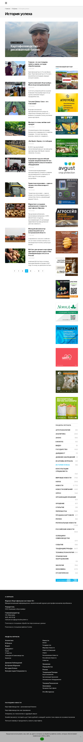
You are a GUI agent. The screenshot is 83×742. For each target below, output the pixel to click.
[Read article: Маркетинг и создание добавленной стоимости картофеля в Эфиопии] (15, 210)
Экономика (60, 569)
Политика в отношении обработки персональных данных (25, 623)
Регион (59, 519)
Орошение (60, 503)
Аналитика (60, 434)
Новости (59, 485)
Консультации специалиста (62, 470)
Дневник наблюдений (65, 457)
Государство (61, 449)
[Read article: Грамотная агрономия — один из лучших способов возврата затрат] (15, 189)
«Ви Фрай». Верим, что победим (40, 141)
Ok (42, 739)
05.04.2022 (31, 210)
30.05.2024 (31, 127)
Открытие (60, 507)
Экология (60, 565)
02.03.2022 (31, 258)
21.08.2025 (31, 68)
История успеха (24, 8)
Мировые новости (63, 478)
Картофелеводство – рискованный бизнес (25, 47)
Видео (58, 445)
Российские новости (65, 529)
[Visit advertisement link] (67, 102)
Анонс (58, 438)
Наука (58, 481)
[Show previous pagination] (14, 271)
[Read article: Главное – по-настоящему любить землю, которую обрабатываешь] (15, 68)
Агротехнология (63, 430)
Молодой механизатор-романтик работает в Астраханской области (37, 231)
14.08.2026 (14, 54)
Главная (7, 8)
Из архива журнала (64, 461)
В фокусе (59, 442)
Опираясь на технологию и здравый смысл (21, 714)
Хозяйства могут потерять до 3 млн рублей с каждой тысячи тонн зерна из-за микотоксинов (40, 717)
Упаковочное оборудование (62, 557)
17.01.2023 (31, 167)
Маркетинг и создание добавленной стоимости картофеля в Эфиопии (37, 206)
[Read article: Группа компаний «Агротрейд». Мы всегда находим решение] (15, 89)
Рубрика (14, 8)
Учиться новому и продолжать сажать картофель (23, 721)
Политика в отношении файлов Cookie (18, 627)
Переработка (61, 511)
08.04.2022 (31, 190)
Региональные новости (66, 523)
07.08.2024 (31, 106)
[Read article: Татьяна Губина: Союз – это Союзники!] (15, 108)
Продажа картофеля (65, 515)
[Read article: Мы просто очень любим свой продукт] (15, 128)
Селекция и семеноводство (63, 537)
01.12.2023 (31, 143)
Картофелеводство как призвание (18, 710)
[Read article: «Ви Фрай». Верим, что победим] (15, 147)
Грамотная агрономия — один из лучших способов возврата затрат (40, 185)
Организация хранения (66, 497)
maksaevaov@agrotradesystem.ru (16, 619)
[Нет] (80, 737)
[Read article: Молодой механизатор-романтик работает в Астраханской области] (15, 235)
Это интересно (62, 573)
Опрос (58, 493)
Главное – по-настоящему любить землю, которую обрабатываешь (38, 64)
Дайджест (60, 453)
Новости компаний (64, 489)
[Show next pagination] (42, 271)
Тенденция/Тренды (64, 548)
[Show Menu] (6, 3)
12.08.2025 (31, 87)
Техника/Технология (65, 552)
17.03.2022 (31, 235)
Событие (59, 544)
